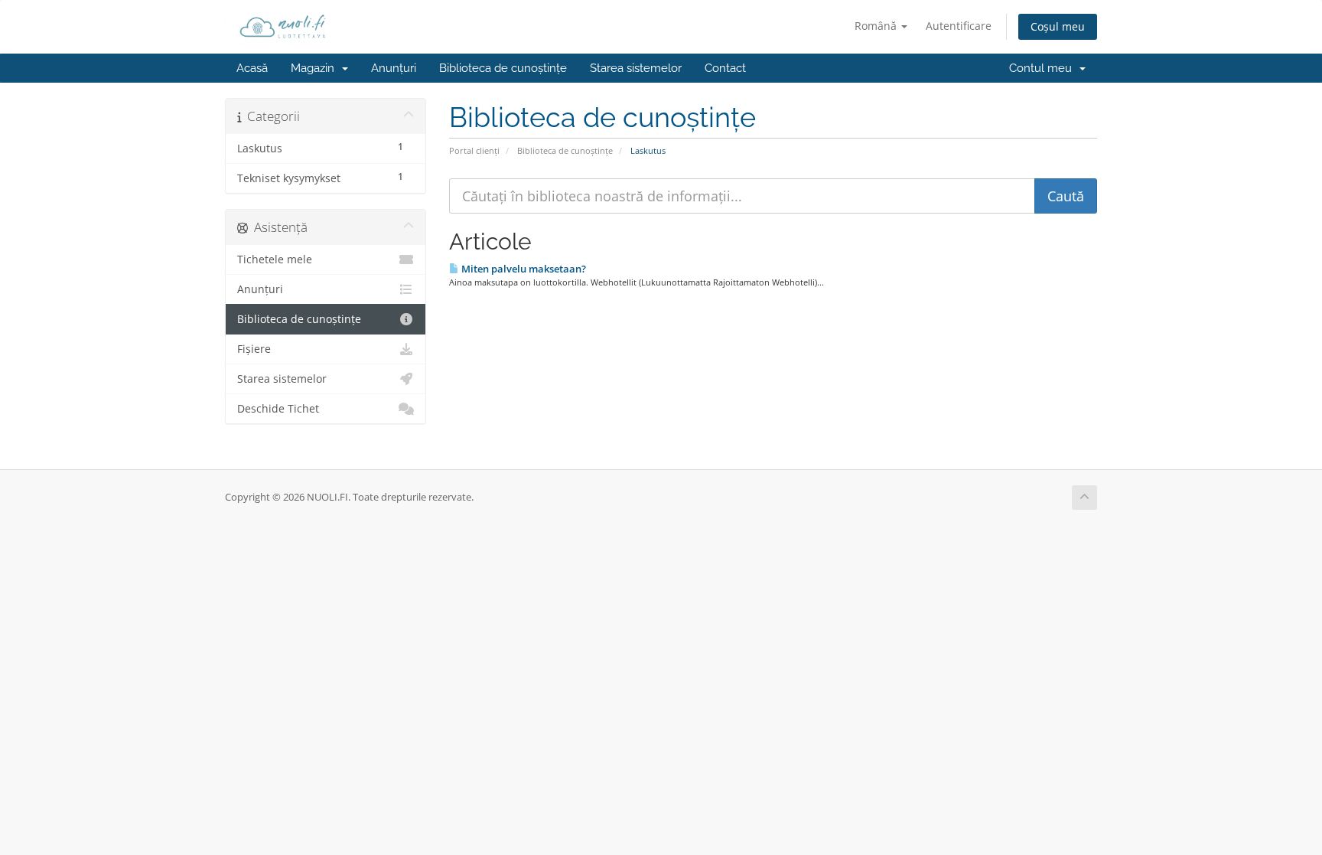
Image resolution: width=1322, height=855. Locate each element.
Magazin (315, 68)
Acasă (252, 68)
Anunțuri (393, 68)
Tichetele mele (274, 259)
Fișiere (254, 349)
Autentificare (959, 25)
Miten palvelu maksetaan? (522, 269)
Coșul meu (1058, 26)
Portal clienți (474, 150)
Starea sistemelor (636, 68)
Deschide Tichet (278, 409)
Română (877, 25)
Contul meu (1043, 68)
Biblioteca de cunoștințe (503, 68)
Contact (725, 68)
